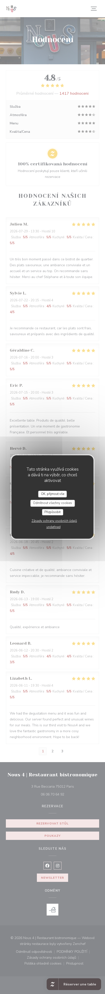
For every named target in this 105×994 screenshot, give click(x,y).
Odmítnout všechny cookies (52, 503)
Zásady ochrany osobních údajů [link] (54, 521)
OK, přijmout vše (52, 494)
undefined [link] (53, 527)
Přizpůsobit (52, 512)
